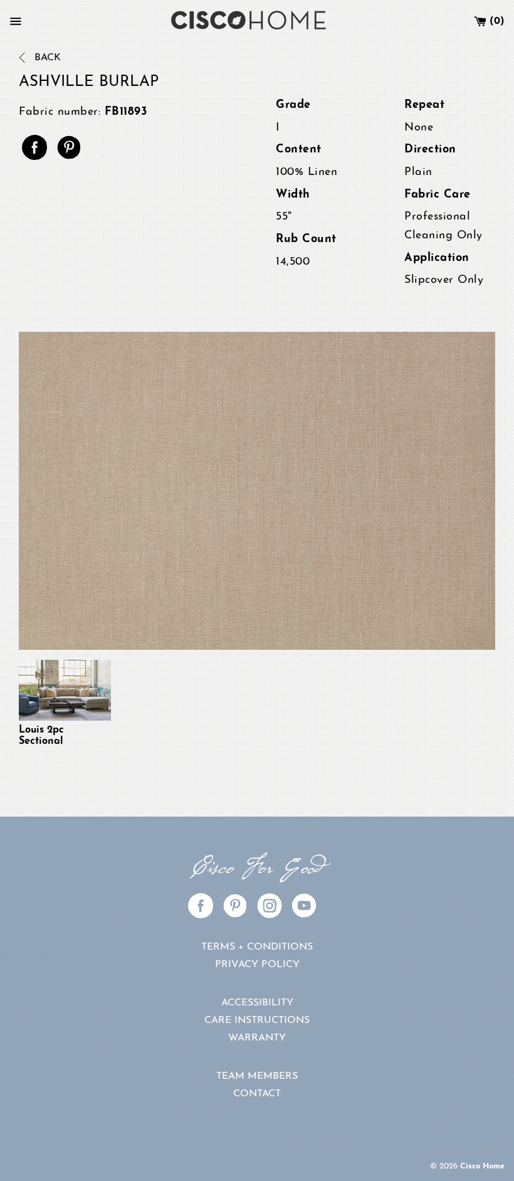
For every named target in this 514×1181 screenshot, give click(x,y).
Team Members (257, 1076)
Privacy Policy (257, 965)
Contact (257, 1094)
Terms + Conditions (257, 947)
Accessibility (257, 1003)
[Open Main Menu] (15, 21)
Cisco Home (482, 1166)
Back (46, 58)
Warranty (257, 1038)
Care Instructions (257, 1020)
